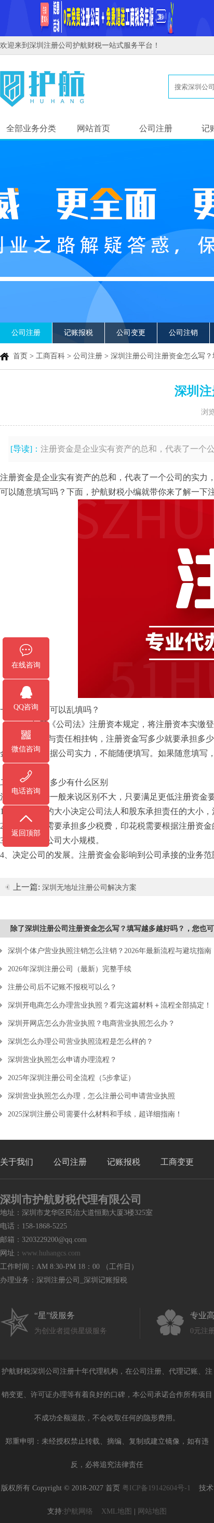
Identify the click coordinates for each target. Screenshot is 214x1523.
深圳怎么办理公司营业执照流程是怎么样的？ (80, 1041)
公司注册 (155, 128)
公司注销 (183, 333)
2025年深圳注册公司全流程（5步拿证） (71, 1078)
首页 (20, 356)
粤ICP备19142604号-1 (156, 1488)
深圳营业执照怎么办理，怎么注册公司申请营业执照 (91, 1096)
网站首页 (93, 128)
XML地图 (116, 1511)
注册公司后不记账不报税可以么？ (62, 987)
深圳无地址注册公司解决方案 (89, 887)
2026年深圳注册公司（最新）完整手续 (69, 969)
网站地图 (152, 1511)
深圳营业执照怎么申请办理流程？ (62, 1060)
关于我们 (16, 1161)
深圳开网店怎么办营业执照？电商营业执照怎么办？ (91, 1023)
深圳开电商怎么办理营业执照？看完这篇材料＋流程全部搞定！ (109, 1005)
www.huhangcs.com (51, 1253)
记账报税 (78, 333)
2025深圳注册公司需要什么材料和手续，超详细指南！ (95, 1114)
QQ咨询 (26, 707)
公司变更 (130, 333)
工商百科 (50, 356)
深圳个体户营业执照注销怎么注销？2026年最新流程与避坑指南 (109, 951)
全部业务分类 (31, 128)
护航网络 (78, 1511)
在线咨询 (26, 665)
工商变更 (177, 1161)
